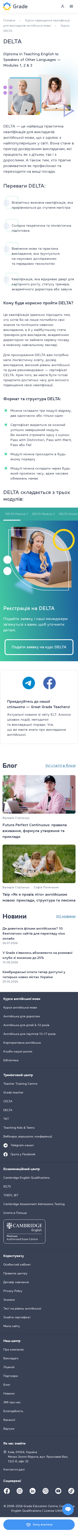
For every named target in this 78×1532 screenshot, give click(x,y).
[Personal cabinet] (62, 6)
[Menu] (71, 6)
